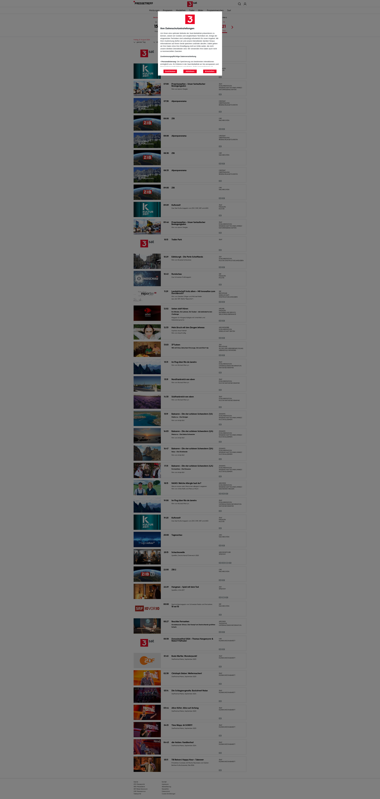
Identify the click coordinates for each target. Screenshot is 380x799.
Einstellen (209, 71)
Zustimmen (170, 71)
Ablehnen (190, 71)
